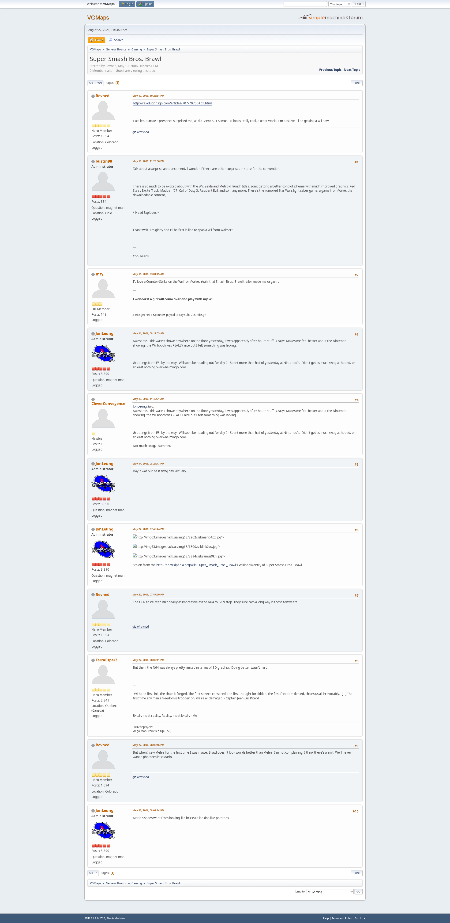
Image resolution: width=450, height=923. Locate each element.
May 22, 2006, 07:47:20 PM (148, 594)
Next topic (352, 70)
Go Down (95, 83)
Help (326, 918)
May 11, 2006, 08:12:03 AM (148, 333)
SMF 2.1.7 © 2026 (94, 918)
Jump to (300, 891)
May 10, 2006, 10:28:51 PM (148, 95)
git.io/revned (140, 132)
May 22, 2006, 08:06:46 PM (148, 745)
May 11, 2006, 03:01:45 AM (148, 274)
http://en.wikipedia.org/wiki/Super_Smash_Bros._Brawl (196, 565)
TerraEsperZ (106, 660)
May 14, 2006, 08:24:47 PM (148, 463)
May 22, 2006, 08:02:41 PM (148, 660)
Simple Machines (116, 918)
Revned (102, 95)
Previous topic (330, 70)
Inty (99, 274)
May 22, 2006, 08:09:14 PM (148, 810)
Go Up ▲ (360, 918)
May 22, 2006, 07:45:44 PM (148, 529)
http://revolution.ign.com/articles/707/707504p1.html (172, 103)
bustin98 (104, 161)
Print (356, 83)
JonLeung (104, 333)
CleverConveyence (108, 403)
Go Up (93, 873)
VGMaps (98, 17)
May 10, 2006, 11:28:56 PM (148, 161)
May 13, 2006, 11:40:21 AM (148, 398)
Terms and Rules (342, 918)
